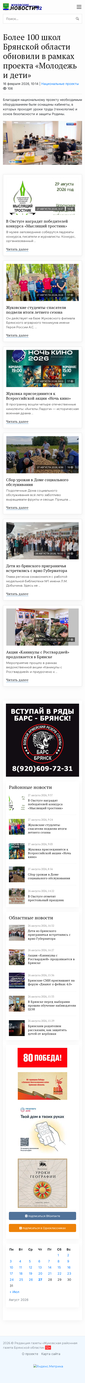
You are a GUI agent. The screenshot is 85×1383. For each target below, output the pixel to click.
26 (31, 1280)
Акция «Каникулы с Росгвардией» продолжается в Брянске (37, 654)
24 (12, 1280)
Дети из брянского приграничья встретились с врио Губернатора (36, 568)
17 (11, 1273)
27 (40, 1280)
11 (20, 1267)
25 (21, 1280)
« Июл (14, 1292)
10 (11, 1267)
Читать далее (17, 249)
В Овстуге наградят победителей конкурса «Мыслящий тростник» (37, 223)
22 (59, 1273)
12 (30, 1267)
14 (49, 1267)
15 (59, 1267)
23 (69, 1273)
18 (21, 1273)
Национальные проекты (60, 84)
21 (49, 1273)
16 (69, 1267)
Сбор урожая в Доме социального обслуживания (37, 482)
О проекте (30, 1354)
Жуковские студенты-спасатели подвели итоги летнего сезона (36, 310)
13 (40, 1267)
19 (30, 1273)
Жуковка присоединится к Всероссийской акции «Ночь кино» (38, 396)
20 (40, 1273)
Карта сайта (50, 1354)
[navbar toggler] (79, 7)
